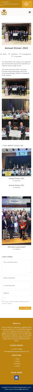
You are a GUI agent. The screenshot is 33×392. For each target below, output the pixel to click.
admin (4, 54)
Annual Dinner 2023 (16, 178)
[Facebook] (16, 377)
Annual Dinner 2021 (16, 185)
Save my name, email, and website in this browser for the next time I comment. (15, 302)
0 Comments (18, 56)
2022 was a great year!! (16, 247)
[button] (27, 3)
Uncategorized (26, 54)
